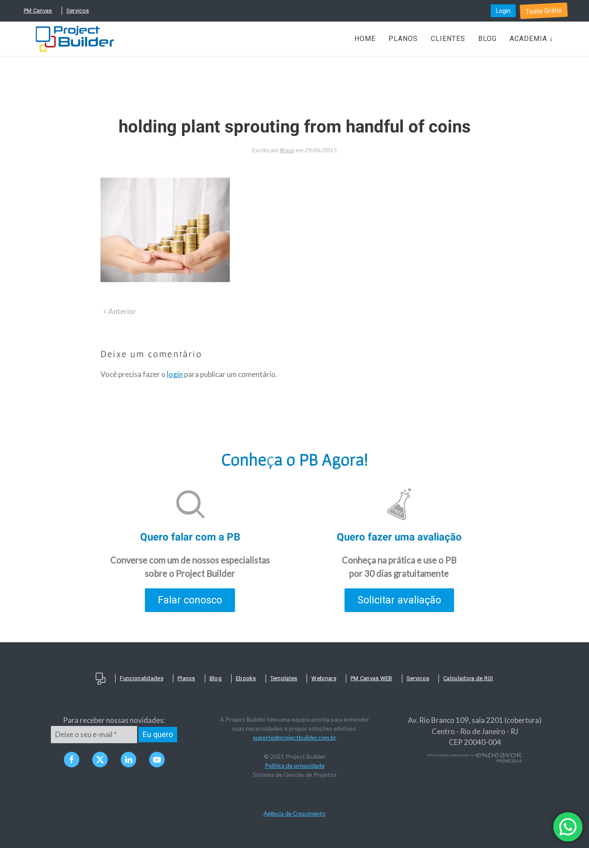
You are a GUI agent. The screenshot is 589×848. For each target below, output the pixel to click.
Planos (403, 39)
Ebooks (246, 678)
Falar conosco (190, 600)
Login (503, 10)
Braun (286, 150)
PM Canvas (38, 10)
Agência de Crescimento (294, 813)
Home (365, 39)
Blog (487, 39)
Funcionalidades (141, 678)
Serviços (77, 10)
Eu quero (158, 734)
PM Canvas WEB (371, 678)
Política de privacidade (295, 765)
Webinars (323, 678)
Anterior (122, 311)
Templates (284, 678)
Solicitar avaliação (399, 600)
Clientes (448, 39)
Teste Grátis (543, 11)
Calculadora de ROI (468, 678)
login (175, 374)
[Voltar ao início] (75, 39)
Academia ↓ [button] (531, 39)
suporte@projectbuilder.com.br (294, 737)
